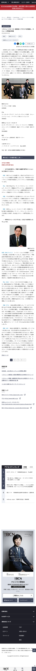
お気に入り (30, 43)
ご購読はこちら (18, 595)
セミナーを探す (26, 2)
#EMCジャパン (12, 36)
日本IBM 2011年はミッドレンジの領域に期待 (14, 371)
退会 (20, 640)
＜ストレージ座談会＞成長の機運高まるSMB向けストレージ (17, 374)
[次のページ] (5, 355)
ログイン (5, 631)
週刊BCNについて (8, 600)
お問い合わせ (23, 631)
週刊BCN (9, 17)
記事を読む (4, 2)
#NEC (4, 36)
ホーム (3, 17)
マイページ (6, 635)
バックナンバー (24, 600)
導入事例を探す (15, 2)
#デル (20, 36)
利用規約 (21, 635)
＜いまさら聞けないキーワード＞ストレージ (13, 384)
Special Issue (16, 17)
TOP (20, 627)
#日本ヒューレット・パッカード (10, 40)
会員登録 (5, 627)
